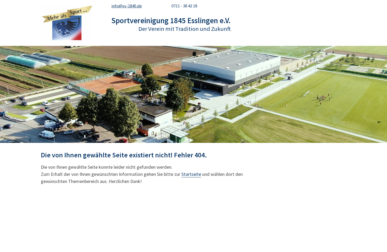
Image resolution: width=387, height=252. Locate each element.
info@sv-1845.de (126, 6)
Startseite (191, 174)
